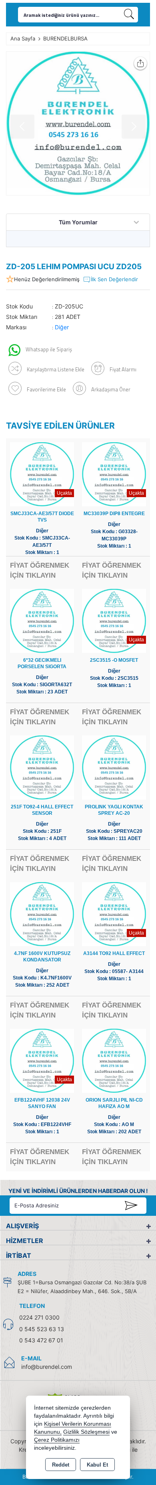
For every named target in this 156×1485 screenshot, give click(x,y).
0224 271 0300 (39, 1317)
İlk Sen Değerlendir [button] (114, 279)
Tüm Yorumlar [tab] (78, 222)
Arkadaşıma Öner (110, 389)
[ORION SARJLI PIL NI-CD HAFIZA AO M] (114, 1060)
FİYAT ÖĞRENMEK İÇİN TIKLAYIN (39, 571)
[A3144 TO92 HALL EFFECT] (114, 913)
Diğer (62, 327)
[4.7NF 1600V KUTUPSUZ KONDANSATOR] (42, 913)
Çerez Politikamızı (57, 1440)
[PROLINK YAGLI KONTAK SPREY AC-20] (114, 767)
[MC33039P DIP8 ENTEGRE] (114, 473)
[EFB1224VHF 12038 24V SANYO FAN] (42, 1060)
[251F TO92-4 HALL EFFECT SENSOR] (42, 767)
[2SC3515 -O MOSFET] (114, 620)
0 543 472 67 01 (41, 1340)
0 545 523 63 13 (41, 1329)
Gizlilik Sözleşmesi (86, 1432)
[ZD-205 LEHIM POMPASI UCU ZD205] (78, 123)
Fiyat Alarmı (123, 369)
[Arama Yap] (129, 14)
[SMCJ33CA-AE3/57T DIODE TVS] (42, 473)
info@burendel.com (46, 1366)
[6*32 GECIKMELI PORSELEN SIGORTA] (42, 620)
